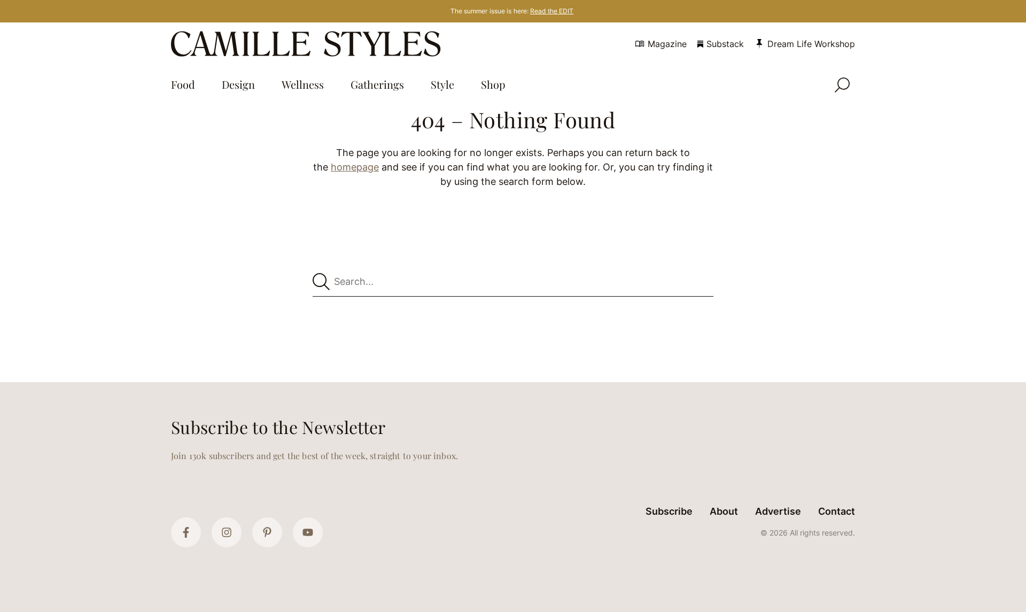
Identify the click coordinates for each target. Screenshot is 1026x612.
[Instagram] (227, 532)
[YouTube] (308, 532)
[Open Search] (842, 85)
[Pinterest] (267, 532)
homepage (355, 167)
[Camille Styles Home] (308, 43)
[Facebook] (186, 532)
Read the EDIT (551, 11)
